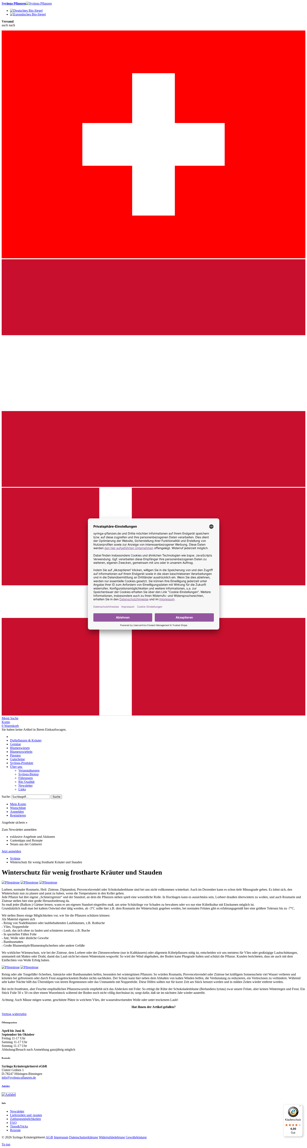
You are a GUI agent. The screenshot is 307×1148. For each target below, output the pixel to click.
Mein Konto (18, 804)
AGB (49, 1137)
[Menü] (300, 1106)
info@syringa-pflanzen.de (19, 1077)
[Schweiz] (153, 257)
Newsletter (17, 1111)
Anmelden (17, 811)
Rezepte (15, 1130)
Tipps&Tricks (19, 1126)
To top (6, 1144)
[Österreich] (153, 486)
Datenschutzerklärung (83, 1137)
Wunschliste (18, 808)
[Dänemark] (153, 714)
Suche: (6, 796)
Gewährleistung (136, 1137)
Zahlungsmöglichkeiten (25, 1119)
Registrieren (18, 815)
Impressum (61, 1137)
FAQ (13, 1122)
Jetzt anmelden (11, 851)
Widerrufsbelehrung (112, 1137)
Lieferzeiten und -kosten (26, 1115)
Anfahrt (6, 1086)
